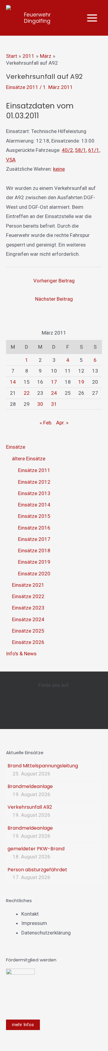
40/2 (67, 150)
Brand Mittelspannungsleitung (43, 765)
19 (81, 382)
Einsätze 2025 (28, 631)
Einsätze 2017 (34, 539)
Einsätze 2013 (34, 493)
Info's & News (21, 654)
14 (13, 382)
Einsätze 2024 (28, 619)
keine (59, 169)
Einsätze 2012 (34, 482)
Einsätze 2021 (28, 585)
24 (54, 393)
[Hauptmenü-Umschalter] (92, 18)
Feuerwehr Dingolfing (37, 18)
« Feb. (46, 423)
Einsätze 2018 (34, 551)
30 (40, 404)
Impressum (34, 923)
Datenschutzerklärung (46, 933)
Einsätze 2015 (34, 516)
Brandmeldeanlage (30, 786)
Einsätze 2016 (34, 528)
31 (54, 404)
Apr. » (62, 423)
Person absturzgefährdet (37, 869)
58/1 (80, 150)
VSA (11, 160)
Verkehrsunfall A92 (30, 807)
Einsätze (15, 447)
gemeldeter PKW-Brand (36, 848)
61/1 (93, 150)
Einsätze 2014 (34, 505)
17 (54, 382)
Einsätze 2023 (28, 608)
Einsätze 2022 (28, 596)
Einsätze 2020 (34, 574)
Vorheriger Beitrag (54, 281)
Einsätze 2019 (34, 562)
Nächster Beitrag (54, 299)
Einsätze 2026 (28, 642)
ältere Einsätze (28, 459)
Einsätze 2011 (22, 87)
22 (27, 393)
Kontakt (30, 914)
